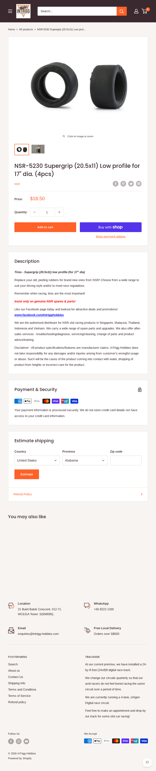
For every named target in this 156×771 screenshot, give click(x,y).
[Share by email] (139, 184)
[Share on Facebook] (115, 184)
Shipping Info (16, 683)
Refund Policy (22, 494)
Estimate (27, 474)
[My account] (136, 11)
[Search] (122, 11)
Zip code (116, 451)
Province (68, 451)
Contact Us (15, 677)
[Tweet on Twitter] (131, 184)
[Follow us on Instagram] (19, 741)
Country (20, 451)
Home (11, 29)
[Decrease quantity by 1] (34, 212)
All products (26, 29)
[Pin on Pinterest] (123, 184)
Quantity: (21, 212)
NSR (17, 184)
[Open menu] (10, 11)
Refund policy (17, 702)
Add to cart (45, 227)
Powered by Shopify (20, 758)
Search (13, 664)
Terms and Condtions (22, 689)
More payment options (111, 236)
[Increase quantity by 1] (59, 212)
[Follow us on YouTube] (26, 741)
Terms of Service (19, 695)
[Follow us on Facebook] (11, 741)
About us (14, 670)
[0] (144, 11)
